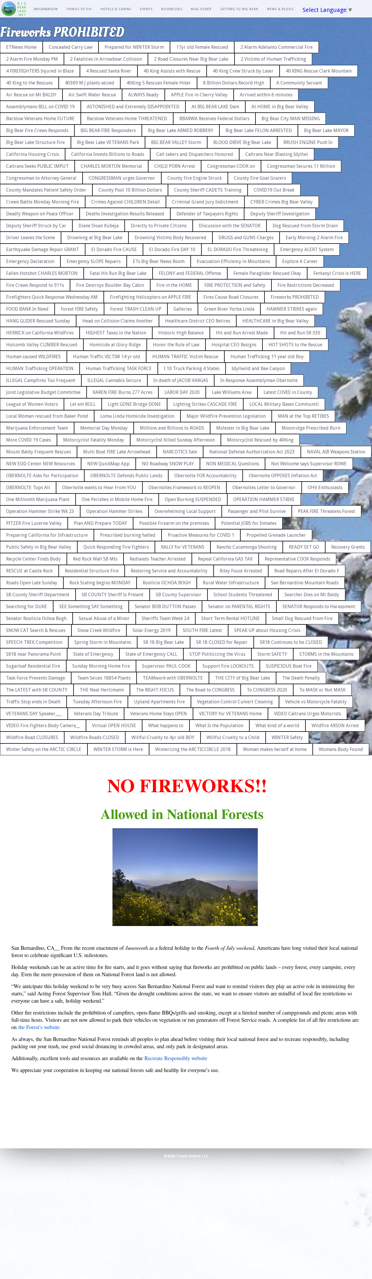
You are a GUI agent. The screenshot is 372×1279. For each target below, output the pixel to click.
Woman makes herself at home (275, 749)
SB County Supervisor (178, 594)
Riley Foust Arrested (241, 571)
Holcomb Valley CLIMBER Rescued (41, 344)
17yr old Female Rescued (202, 47)
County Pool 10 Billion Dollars (130, 190)
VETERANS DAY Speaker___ (34, 713)
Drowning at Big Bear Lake (94, 237)
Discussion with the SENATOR (229, 225)
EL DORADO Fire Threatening (238, 249)
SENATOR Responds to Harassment (318, 606)
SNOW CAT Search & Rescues (35, 630)
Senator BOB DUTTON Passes (165, 606)
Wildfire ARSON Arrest (335, 725)
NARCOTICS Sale (180, 452)
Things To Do (79, 9)
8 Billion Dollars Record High (233, 83)
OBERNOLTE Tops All (28, 487)
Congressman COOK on (231, 166)
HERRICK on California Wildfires (40, 333)
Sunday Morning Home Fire (101, 666)
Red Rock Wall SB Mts (95, 559)
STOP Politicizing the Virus (217, 654)
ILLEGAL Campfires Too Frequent (40, 380)
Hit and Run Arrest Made (242, 333)
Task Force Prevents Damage (35, 678)
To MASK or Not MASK (322, 690)
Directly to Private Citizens (159, 225)
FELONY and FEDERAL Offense (190, 273)
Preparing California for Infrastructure (47, 535)
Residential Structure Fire (92, 571)
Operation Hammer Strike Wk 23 (40, 511)
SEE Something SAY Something (91, 606)
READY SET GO (304, 547)
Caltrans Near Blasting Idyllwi (276, 154)
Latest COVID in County (288, 392)
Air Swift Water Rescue (92, 95)
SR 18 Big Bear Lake (163, 642)
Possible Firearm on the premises (174, 523)
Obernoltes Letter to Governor (264, 487)
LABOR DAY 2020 (182, 392)
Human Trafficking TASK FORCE (119, 368)
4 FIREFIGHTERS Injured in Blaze (40, 71)
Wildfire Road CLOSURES (32, 737)
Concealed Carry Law (70, 47)
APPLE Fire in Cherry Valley (199, 95)
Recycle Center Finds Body (33, 559)
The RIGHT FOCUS (155, 690)
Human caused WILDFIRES (33, 356)
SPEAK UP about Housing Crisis (267, 630)
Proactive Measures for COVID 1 (201, 535)
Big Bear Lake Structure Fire (35, 142)
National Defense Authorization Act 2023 (252, 452)
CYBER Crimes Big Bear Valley (282, 202)
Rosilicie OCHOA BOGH (167, 583)
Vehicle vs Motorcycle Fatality (316, 702)
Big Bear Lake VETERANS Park (108, 142)
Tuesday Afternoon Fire (97, 702)
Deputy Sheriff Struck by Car (36, 225)
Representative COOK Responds (297, 559)
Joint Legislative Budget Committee (43, 392)
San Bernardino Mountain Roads (305, 583)
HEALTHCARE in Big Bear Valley (275, 321)
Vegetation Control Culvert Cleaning (235, 702)
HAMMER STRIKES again (292, 309)
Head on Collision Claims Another (117, 321)
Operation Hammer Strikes (114, 511)
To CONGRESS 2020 (267, 690)
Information (46, 9)
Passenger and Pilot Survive (257, 511)
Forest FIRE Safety (79, 309)
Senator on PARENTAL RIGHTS (239, 606)
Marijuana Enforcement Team (37, 428)
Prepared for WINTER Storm (134, 47)
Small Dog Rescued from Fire (302, 618)
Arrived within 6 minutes (266, 95)
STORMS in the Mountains (326, 654)
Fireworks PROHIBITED (295, 297)
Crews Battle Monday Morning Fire (42, 202)
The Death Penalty (301, 678)
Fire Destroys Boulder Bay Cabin (110, 285)
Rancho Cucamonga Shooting (247, 547)
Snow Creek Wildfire (99, 630)
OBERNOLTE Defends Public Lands (126, 475)
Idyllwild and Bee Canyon (258, 368)
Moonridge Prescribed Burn (311, 428)
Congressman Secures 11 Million (301, 166)
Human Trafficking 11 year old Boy (267, 356)
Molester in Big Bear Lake (242, 428)
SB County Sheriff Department (37, 594)
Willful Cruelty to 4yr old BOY (162, 737)
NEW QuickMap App (108, 463)
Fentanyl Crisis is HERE (337, 273)
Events (146, 9)
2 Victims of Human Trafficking (273, 59)
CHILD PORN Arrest (174, 166)
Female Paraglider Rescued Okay (267, 273)
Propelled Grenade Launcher (276, 535)
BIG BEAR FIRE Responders (108, 130)
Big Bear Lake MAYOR (326, 130)
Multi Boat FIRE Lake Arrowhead (117, 452)
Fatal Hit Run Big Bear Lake (118, 273)
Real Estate (201, 9)
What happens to (165, 725)
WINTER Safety (287, 737)
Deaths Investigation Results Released (125, 214)
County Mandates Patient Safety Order (46, 190)
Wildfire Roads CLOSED (94, 737)
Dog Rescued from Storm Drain (305, 225)
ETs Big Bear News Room (159, 261)
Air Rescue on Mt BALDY (31, 95)
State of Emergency (93, 654)
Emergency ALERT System (307, 249)
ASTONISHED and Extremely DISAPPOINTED (133, 106)
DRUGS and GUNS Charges (246, 237)
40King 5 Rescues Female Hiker (158, 83)
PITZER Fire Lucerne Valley (34, 523)
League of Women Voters (32, 404)
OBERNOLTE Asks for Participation (42, 475)
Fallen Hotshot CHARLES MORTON (42, 273)
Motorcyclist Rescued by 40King (260, 440)
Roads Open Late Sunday (31, 583)
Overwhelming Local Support (185, 511)
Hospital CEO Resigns (234, 344)
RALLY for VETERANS (182, 547)
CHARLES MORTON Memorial (111, 166)
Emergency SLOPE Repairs (94, 261)
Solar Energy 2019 (152, 630)
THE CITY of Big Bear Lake (242, 678)
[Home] (8, 9)
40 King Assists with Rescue (172, 71)
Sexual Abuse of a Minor (104, 618)
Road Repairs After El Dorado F (306, 571)
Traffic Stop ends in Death (33, 702)
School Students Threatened (243, 594)
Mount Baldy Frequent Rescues (38, 452)
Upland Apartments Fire (159, 702)
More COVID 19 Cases (28, 440)
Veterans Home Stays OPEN (158, 713)
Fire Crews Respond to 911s (35, 285)
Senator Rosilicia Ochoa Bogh (36, 618)
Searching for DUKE (26, 606)
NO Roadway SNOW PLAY (168, 463)
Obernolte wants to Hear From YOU (99, 487)
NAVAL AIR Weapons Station (336, 452)
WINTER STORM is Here (118, 749)
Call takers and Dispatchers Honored (194, 154)
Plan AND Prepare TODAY (100, 523)
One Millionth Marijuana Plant (37, 499)
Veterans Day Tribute (96, 713)
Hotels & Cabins (116, 9)
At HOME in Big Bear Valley (279, 106)
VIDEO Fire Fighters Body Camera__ (43, 725)
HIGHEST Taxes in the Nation (116, 333)
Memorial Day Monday (104, 428)
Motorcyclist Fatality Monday (93, 440)
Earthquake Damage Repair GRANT (42, 249)
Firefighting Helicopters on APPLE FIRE (150, 297)
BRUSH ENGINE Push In (307, 142)
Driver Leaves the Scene (30, 237)
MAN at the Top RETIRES (303, 416)
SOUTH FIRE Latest (202, 630)
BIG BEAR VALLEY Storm (176, 142)
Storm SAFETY (272, 654)
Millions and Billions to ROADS (172, 428)
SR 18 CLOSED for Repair (222, 642)
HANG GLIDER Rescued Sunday (38, 321)
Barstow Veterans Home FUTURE (40, 118)
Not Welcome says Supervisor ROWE (309, 463)
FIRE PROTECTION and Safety (234, 285)
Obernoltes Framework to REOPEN (184, 487)
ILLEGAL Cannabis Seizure (114, 380)
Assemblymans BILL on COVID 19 (40, 106)
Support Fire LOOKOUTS (228, 666)
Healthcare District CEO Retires (197, 321)
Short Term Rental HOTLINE (230, 618)
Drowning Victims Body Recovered (170, 237)
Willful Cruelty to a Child (233, 737)
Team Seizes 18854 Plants (103, 678)
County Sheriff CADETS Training (208, 190)
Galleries (183, 309)
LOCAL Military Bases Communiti (284, 404)
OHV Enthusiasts (325, 487)
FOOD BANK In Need (27, 309)
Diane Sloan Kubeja (98, 225)
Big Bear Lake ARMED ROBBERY (180, 130)
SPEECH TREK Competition (34, 642)
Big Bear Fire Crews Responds (37, 130)
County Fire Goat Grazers (260, 178)
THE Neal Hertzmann (102, 690)
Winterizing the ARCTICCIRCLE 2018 (193, 749)
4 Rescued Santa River (108, 71)
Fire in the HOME (174, 285)
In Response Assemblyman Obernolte (259, 380)
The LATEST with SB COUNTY (36, 690)
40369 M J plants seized (89, 83)
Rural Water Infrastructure (231, 583)
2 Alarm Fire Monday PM (32, 59)
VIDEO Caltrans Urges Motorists (307, 713)
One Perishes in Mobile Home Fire (117, 499)
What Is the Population (219, 725)
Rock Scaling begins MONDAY (99, 583)
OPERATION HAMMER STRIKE (264, 499)
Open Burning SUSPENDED (193, 499)
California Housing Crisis (32, 154)
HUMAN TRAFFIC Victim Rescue (185, 356)
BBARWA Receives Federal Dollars (214, 118)
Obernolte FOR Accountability (205, 475)
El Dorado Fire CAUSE (114, 249)
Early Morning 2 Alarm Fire (314, 237)
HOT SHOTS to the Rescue (295, 344)
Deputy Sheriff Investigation (280, 214)
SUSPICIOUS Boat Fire (289, 666)
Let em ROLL (83, 404)
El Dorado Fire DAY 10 (172, 249)
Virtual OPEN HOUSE (114, 725)
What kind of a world (277, 725)
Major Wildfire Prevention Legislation (226, 416)
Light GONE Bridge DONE (134, 404)
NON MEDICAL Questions (232, 463)
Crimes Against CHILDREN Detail (125, 202)
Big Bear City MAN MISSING (291, 118)
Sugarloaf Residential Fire (33, 666)
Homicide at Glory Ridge (115, 344)
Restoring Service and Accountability (169, 571)
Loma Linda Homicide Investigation (137, 416)
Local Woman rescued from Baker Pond (47, 416)
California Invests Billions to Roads (107, 154)
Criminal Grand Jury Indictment (205, 202)
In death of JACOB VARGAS (180, 380)
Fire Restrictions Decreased (306, 285)
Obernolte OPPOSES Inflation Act (283, 475)
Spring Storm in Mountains (102, 642)
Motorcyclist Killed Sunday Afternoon (175, 440)
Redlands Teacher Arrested (158, 559)
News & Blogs (280, 9)
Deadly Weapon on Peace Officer (40, 214)
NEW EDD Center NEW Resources (40, 463)
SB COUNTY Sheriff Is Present (113, 594)
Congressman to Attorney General (41, 178)
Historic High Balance (181, 333)
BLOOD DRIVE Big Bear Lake (242, 142)
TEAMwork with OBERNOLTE (173, 678)
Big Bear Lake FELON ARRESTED (259, 130)
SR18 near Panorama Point (33, 654)
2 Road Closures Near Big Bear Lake (191, 59)
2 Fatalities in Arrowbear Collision (106, 59)
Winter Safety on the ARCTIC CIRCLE (43, 749)
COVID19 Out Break (274, 190)
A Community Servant (299, 83)
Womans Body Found (341, 749)
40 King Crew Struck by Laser (243, 71)
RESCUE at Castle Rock (29, 571)
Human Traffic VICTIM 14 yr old (106, 356)
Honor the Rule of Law (176, 344)
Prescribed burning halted (127, 535)
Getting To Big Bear (239, 9)
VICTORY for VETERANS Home (230, 713)
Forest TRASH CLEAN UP (135, 309)
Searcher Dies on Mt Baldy (312, 594)
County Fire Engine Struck (194, 178)
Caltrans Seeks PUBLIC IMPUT (37, 166)
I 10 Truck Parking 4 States (191, 368)
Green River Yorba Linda (229, 309)
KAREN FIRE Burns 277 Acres (122, 392)
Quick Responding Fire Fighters (116, 547)
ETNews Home (21, 47)
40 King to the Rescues (29, 83)
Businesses (171, 9)
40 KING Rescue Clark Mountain (319, 71)
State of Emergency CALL (151, 654)
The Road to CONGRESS (210, 690)
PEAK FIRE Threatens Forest (326, 511)
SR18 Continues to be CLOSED (291, 642)
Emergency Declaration (30, 261)
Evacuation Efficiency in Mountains (233, 261)
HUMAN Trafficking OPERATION (40, 368)
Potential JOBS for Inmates (248, 523)
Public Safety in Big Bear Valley (38, 547)
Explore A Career (300, 261)
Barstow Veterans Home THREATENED (127, 118)
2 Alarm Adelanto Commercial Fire (276, 47)
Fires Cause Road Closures (230, 297)
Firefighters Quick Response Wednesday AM (52, 297)
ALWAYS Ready (143, 95)
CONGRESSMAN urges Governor (122, 178)
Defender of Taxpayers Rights (207, 214)
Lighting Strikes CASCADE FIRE (205, 404)
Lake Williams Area (231, 392)
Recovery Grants (348, 547)
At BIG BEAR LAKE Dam (215, 106)
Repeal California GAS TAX (225, 559)
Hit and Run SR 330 (300, 333)
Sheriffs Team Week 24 (165, 618)
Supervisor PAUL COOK (166, 666)
